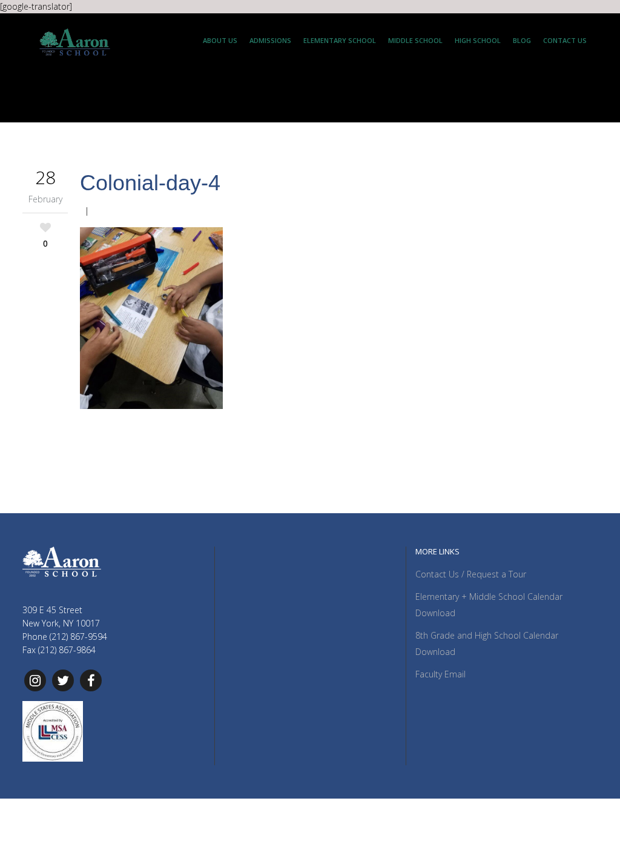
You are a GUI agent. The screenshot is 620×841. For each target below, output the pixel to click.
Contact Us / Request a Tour (470, 574)
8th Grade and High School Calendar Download (486, 643)
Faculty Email (440, 674)
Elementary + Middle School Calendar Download (488, 605)
